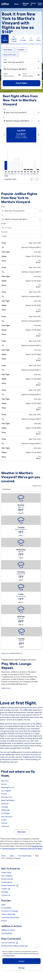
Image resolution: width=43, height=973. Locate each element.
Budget (3, 223)
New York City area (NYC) (14, 62)
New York (4, 781)
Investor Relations (9, 885)
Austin (3, 820)
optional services (9, 848)
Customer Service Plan (10, 917)
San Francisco (6, 817)
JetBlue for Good (8, 930)
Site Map (4, 892)
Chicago (4, 807)
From (5, 60)
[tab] (5, 39)
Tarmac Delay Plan (8, 914)
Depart (6, 74)
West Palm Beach (8, 800)
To (4, 67)
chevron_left (4, 134)
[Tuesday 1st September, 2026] (9, 165)
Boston (4, 784)
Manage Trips (26, 4)
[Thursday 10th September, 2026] (37, 169)
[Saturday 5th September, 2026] (21, 165)
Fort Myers (5, 813)
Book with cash (10, 55)
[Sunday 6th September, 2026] (25, 169)
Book (17, 4)
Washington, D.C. (8, 787)
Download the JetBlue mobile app (14, 946)
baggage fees (37, 846)
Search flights (21, 83)
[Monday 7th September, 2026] (28, 169)
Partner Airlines (7, 879)
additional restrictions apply (31, 848)
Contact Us (5, 895)
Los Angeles (6, 791)
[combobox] (21, 112)
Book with (4, 232)
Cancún (4, 823)
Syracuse (4, 804)
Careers (5, 889)
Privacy (4, 921)
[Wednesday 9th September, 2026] (34, 165)
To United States (24, 856)
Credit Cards (6, 872)
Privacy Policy (9, 955)
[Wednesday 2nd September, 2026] (12, 165)
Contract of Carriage (9, 911)
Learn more (6, 688)
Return (25, 74)
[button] (21, 50)
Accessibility (6, 908)
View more (21, 832)
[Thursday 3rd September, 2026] (15, 164)
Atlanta (4, 794)
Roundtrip (8, 50)
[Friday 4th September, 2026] (18, 163)
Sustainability (6, 933)
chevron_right (38, 134)
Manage (21, 968)
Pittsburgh (5, 810)
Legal (3, 905)
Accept (21, 961)
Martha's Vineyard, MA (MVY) (15, 69)
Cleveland (5, 826)
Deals (12, 856)
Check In (33, 4)
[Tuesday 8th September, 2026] (31, 169)
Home (3, 856)
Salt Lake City (6, 797)
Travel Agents (6, 882)
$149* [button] (7, 31)
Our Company (6, 876)
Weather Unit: (36, 486)
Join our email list (9, 943)
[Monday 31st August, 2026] (5, 165)
